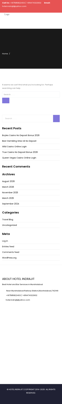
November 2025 (10, 192)
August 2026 (8, 181)
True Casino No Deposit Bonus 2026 (20, 152)
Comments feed (10, 252)
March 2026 (8, 186)
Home (5, 53)
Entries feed (8, 246)
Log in (5, 240)
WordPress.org (9, 257)
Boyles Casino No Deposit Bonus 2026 (21, 135)
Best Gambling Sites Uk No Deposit (19, 141)
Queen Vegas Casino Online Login (19, 157)
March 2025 (8, 198)
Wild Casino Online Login (14, 146)
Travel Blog (7, 219)
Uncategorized (9, 225)
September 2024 (10, 203)
